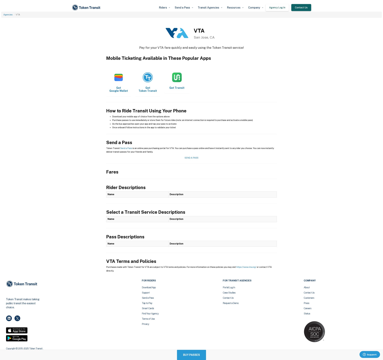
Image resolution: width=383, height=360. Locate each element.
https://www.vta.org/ (246, 267)
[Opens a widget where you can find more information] (369, 355)
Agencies (8, 14)
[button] (164, 7)
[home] (87, 8)
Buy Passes (191, 354)
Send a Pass (126, 148)
